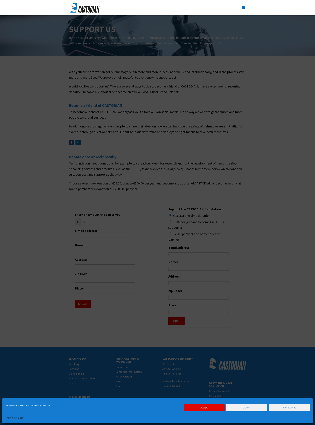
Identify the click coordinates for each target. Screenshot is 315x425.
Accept (204, 407)
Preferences (289, 407)
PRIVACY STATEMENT (15, 418)
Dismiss (247, 407)
